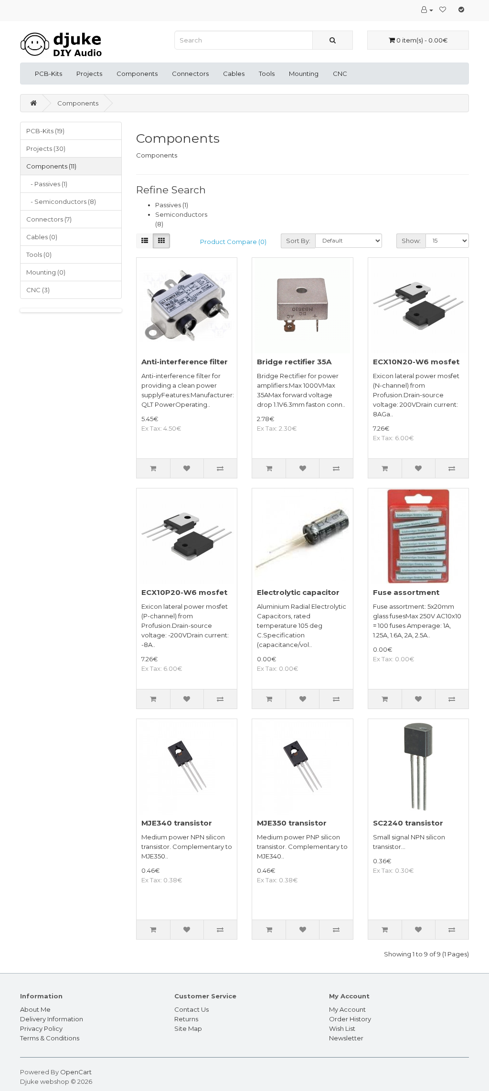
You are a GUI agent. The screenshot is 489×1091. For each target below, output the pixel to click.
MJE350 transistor (292, 822)
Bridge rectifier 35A (294, 361)
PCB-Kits (48, 73)
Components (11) (51, 166)
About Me (35, 1009)
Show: (411, 240)
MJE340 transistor (176, 822)
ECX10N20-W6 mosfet (416, 361)
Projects (89, 73)
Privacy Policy (41, 1028)
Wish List (342, 1028)
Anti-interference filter (184, 361)
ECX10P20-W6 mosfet (184, 592)
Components (137, 73)
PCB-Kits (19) (45, 131)
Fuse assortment (406, 592)
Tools (267, 73)
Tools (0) (39, 254)
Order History (350, 1019)
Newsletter (346, 1038)
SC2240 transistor (408, 822)
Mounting (304, 73)
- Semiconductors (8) (61, 201)
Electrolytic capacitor (298, 592)
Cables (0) (41, 237)
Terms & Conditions (49, 1038)
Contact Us (191, 1009)
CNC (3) (38, 290)
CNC (340, 73)
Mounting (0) (45, 272)
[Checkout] (461, 9)
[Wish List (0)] (442, 9)
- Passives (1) (46, 184)
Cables (233, 73)
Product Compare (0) (233, 241)
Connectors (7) (49, 219)
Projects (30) (45, 148)
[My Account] (427, 9)
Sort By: (298, 240)
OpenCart (76, 1072)
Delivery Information (51, 1019)
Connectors (190, 73)
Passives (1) (171, 205)
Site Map (188, 1028)
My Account (347, 1009)
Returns (186, 1019)
